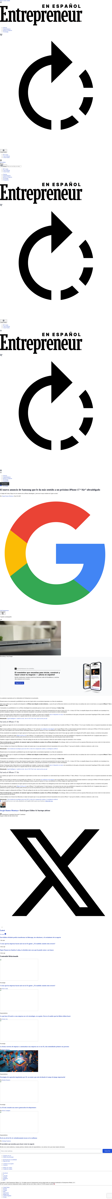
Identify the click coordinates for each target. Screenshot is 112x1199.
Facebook (5, 1173)
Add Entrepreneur (4, 610)
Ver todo (2, 934)
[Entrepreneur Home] (1, 486)
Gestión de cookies (7, 1169)
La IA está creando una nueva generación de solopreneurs (18, 1107)
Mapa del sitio (6, 1161)
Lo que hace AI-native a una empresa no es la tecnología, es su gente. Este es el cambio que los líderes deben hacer (35, 1016)
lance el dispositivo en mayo (56, 714)
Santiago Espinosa (6, 1141)
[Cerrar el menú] (1, 473)
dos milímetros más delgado (47, 729)
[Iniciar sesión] (1, 471)
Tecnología (5, 31)
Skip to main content (5, 0)
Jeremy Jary (5, 1019)
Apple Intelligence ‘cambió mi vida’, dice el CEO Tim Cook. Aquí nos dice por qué (27, 718)
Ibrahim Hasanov (6, 1080)
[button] (56, 331)
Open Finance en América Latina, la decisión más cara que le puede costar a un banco (27, 950)
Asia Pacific (6, 1193)
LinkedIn (5, 1175)
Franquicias (6, 180)
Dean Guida (5, 988)
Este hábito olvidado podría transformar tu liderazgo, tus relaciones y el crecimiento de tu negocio (30, 937)
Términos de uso (7, 1155)
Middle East (6, 1194)
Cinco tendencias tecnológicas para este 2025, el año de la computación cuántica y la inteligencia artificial (32, 748)
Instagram (5, 1178)
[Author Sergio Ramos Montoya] (3, 807)
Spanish (5, 1188)
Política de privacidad (8, 1157)
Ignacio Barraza (6, 1049)
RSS (4, 1180)
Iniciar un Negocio (7, 30)
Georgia (5, 1190)
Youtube (5, 1177)
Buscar (1, 163)
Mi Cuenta (5, 154)
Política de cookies (7, 1167)
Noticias (5, 27)
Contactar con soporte (8, 1163)
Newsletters (4, 483)
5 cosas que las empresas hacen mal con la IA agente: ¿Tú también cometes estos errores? (27, 943)
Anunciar (5, 1165)
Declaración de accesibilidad (10, 1159)
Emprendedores (7, 29)
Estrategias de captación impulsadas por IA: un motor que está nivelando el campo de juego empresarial (32, 1077)
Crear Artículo (6, 156)
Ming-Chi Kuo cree (21, 735)
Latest (2, 930)
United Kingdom (7, 1195)
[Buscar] (1, 35)
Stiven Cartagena (6, 1110)
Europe (5, 1197)
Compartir (3, 612)
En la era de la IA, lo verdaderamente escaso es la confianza (18, 1138)
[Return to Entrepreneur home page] (41, 25)
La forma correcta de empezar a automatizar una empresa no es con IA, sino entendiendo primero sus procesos (34, 1046)
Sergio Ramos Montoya (8, 496)
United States (6, 1187)
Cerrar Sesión (6, 157)
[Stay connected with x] (57, 873)
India (4, 1191)
